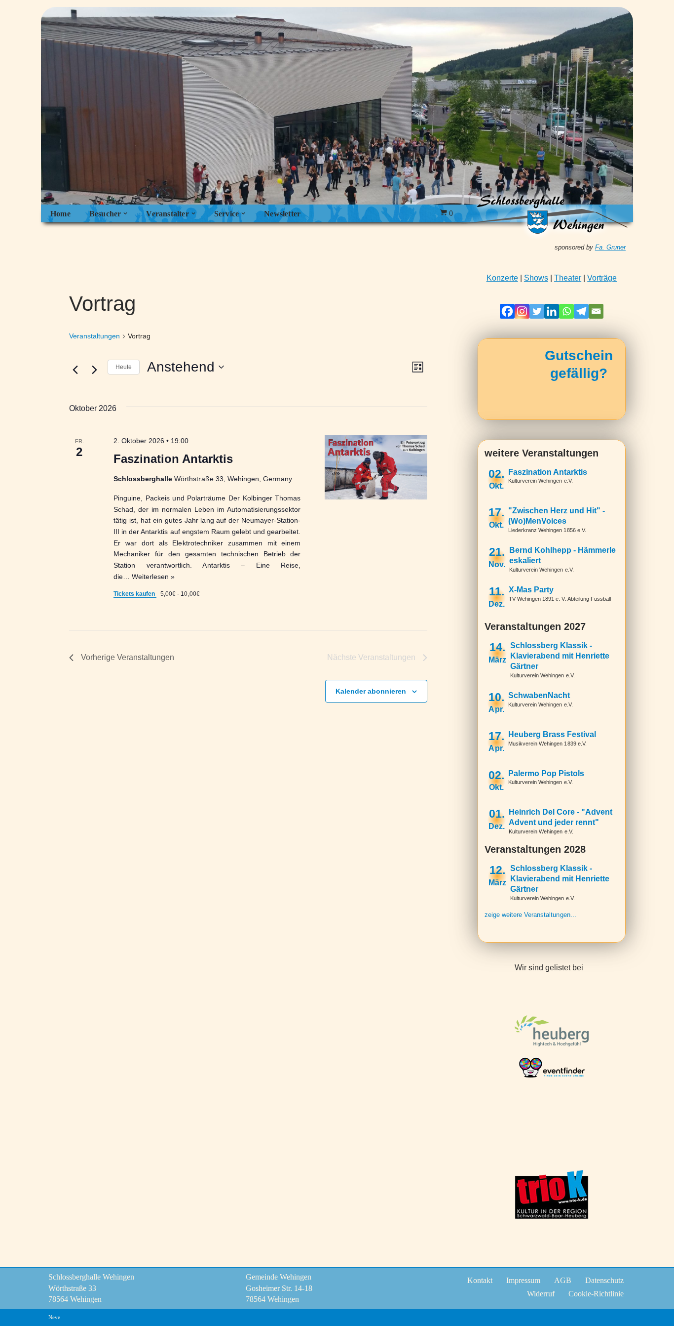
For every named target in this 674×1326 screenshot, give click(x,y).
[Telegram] (581, 311)
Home (60, 213)
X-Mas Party (531, 589)
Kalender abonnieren (371, 691)
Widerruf (541, 1293)
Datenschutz (604, 1280)
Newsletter (282, 213)
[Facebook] (507, 311)
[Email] (596, 311)
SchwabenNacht (539, 695)
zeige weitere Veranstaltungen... (530, 914)
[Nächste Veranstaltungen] (94, 369)
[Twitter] (536, 311)
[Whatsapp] (566, 311)
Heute (123, 367)
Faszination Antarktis (173, 458)
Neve (54, 1317)
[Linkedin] (551, 311)
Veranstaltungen (94, 336)
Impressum (523, 1280)
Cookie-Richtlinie (596, 1293)
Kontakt (479, 1280)
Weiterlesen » (153, 576)
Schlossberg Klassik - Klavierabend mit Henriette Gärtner (559, 655)
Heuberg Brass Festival (552, 734)
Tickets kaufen (134, 593)
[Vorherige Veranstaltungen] (75, 369)
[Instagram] (522, 311)
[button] (125, 213)
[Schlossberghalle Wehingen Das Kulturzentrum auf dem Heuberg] (544, 214)
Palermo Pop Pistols (546, 773)
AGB (562, 1280)
